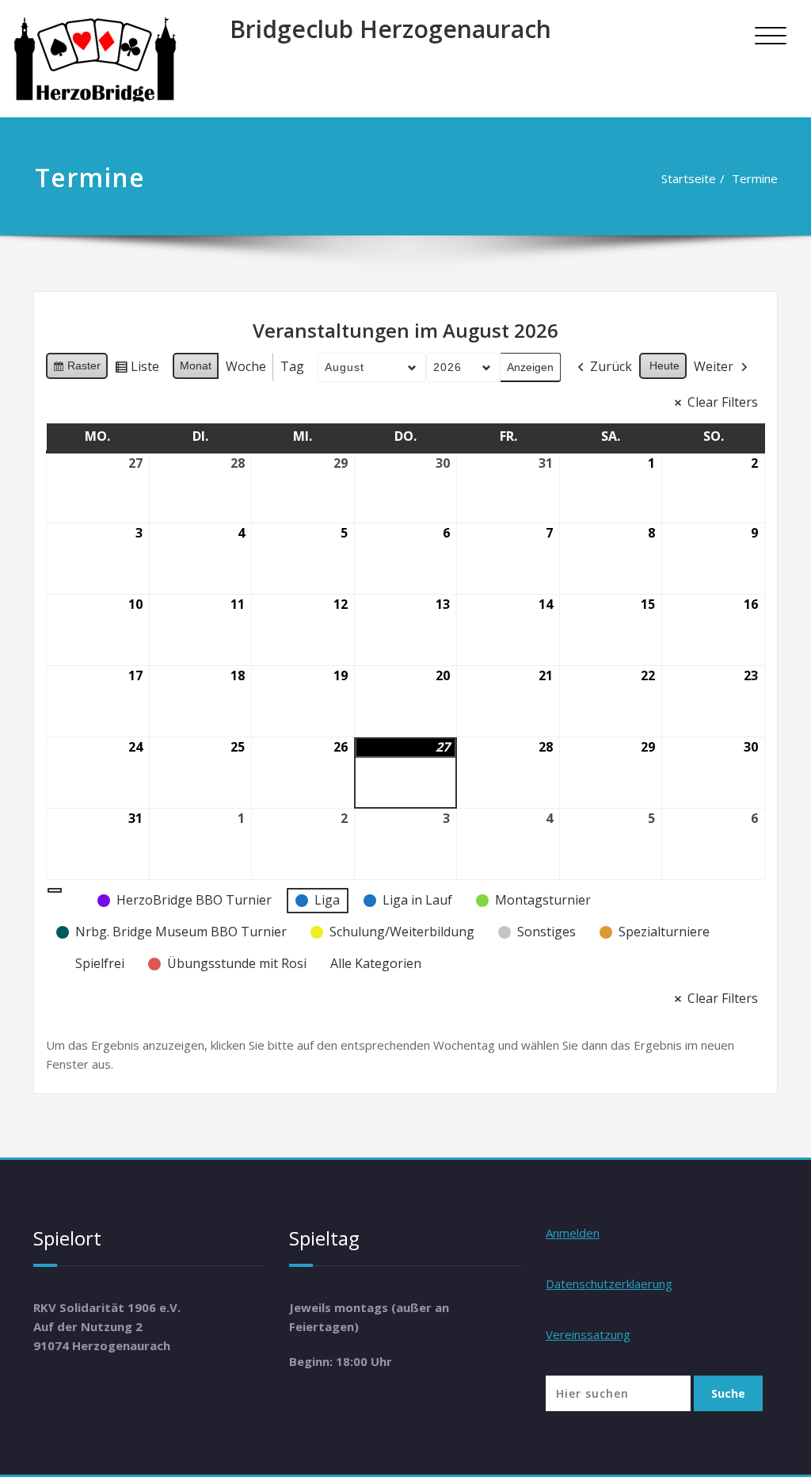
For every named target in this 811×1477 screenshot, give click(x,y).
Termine (755, 178)
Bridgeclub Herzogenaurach (390, 29)
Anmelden (573, 1233)
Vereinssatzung (588, 1334)
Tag (292, 366)
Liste (136, 369)
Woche (246, 366)
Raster (76, 369)
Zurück (611, 366)
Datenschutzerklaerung (609, 1283)
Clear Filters (722, 402)
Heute (664, 365)
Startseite (688, 178)
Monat (195, 365)
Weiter (713, 366)
